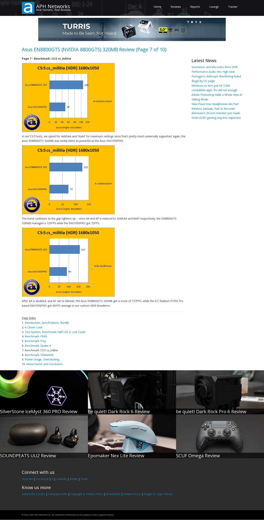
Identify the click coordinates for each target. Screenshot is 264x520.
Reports (195, 7)
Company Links (57, 494)
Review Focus (132, 494)
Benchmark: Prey (35, 341)
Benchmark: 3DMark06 (39, 355)
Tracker (233, 7)
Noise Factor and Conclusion (44, 364)
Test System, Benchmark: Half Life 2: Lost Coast (55, 332)
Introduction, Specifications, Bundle (47, 322)
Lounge (214, 7)
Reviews (176, 7)
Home (157, 7)
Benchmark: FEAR (36, 336)
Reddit (74, 479)
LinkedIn (61, 479)
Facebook (42, 479)
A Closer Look (33, 327)
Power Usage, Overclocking (42, 359)
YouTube (27, 479)
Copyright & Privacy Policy (86, 494)
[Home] (28, 7)
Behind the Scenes (33, 494)
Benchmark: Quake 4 (38, 345)
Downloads (113, 494)
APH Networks (53, 6)
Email (84, 479)
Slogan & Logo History (158, 494)
